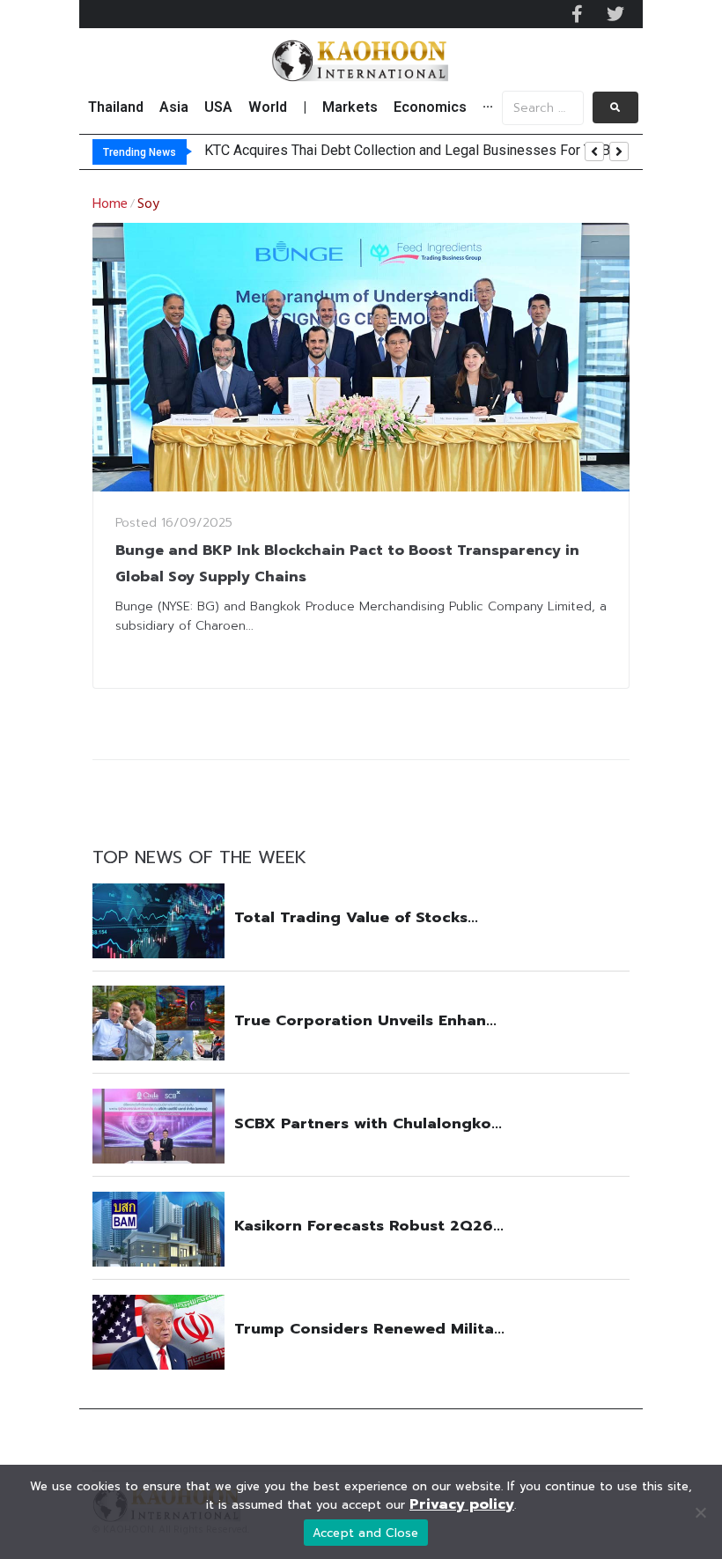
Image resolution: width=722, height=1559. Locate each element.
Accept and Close (366, 1533)
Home (110, 204)
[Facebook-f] (577, 14)
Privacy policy (461, 1504)
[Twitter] (615, 14)
